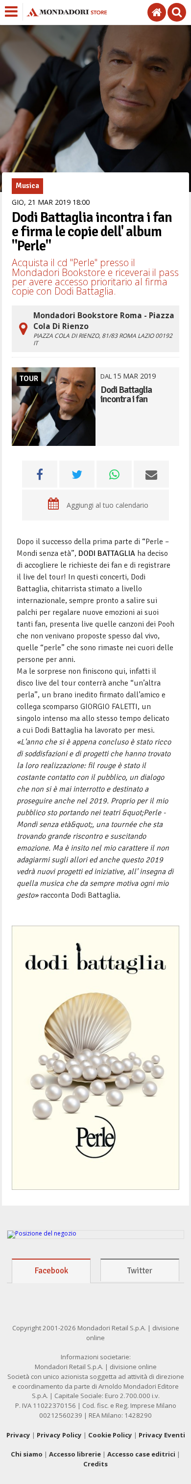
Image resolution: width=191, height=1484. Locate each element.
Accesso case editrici (141, 1454)
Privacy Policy (59, 1434)
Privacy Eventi (162, 1434)
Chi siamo (27, 1454)
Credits (95, 1463)
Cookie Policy (110, 1434)
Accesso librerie (75, 1454)
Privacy (18, 1434)
